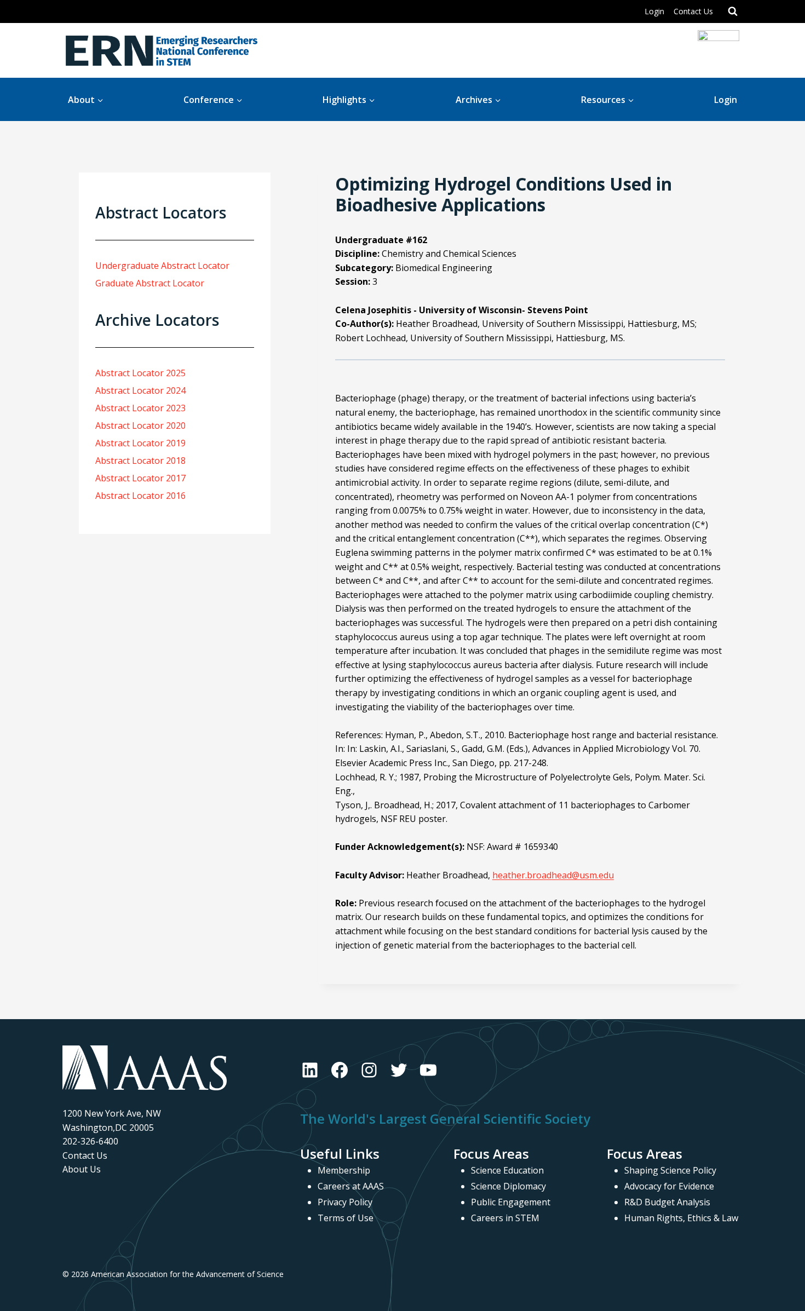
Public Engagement (510, 1202)
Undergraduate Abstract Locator (162, 266)
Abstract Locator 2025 (140, 373)
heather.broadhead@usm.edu (553, 875)
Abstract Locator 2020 (140, 425)
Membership (344, 1170)
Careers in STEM (505, 1218)
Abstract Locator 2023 (140, 408)
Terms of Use (345, 1218)
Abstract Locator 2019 (140, 443)
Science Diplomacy (508, 1186)
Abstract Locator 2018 (140, 461)
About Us (81, 1169)
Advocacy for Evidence (669, 1186)
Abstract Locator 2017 (140, 478)
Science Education (507, 1170)
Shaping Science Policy (670, 1170)
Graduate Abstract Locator (149, 283)
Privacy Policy (345, 1202)
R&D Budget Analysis (667, 1202)
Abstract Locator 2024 (140, 390)
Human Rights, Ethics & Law (681, 1218)
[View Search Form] (733, 11)
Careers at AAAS (351, 1186)
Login (654, 11)
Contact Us (693, 11)
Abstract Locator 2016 (140, 496)
